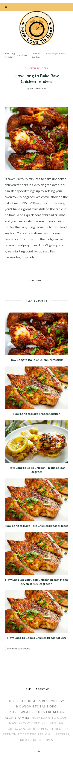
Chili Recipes (57, 734)
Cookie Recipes (33, 728)
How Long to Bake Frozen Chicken (36, 413)
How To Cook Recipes (27, 723)
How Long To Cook (49, 717)
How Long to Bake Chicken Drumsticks (36, 359)
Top (37, 751)
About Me (42, 689)
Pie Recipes (59, 728)
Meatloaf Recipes (36, 740)
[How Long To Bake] (36, 28)
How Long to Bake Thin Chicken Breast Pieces (36, 525)
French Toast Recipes (23, 734)
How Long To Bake (10, 55)
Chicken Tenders (36, 68)
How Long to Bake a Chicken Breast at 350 (36, 637)
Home (27, 689)
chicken (36, 280)
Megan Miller (38, 88)
